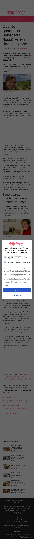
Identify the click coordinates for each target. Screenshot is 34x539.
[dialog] (17, 269)
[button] (17, 266)
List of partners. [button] (21, 276)
